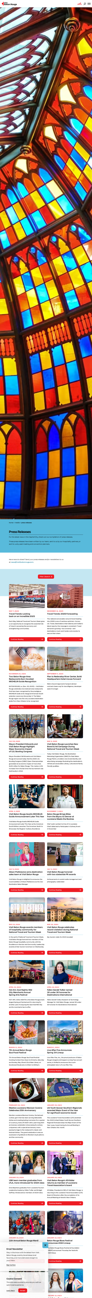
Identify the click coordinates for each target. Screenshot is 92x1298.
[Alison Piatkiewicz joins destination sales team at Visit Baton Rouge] (27, 854)
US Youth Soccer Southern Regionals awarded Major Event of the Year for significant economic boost (64, 1110)
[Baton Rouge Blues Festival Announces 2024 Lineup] (65, 1223)
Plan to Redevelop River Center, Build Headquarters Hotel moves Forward (64, 677)
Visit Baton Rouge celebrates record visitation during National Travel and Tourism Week (62, 929)
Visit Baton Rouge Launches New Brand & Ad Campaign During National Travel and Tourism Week (63, 746)
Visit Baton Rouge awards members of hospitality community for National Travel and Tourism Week (26, 929)
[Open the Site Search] (85, 3)
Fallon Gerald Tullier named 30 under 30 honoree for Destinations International (59, 992)
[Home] (9, 3)
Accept (22, 1290)
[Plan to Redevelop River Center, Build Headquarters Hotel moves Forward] (65, 659)
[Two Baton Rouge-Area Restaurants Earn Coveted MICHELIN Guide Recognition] (27, 659)
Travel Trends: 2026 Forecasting (62, 613)
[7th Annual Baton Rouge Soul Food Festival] (27, 1032)
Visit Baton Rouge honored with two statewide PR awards (61, 873)
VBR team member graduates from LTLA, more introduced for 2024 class (26, 1181)
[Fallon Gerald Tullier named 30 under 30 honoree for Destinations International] (65, 972)
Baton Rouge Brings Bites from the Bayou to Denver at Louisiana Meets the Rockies (60, 816)
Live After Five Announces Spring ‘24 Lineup (59, 1051)
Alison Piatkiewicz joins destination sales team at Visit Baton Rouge (26, 873)
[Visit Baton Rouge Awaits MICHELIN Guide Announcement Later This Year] (27, 796)
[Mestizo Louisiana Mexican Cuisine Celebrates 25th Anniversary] (27, 1090)
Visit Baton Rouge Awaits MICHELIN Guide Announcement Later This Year (26, 815)
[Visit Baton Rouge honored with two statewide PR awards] (65, 854)
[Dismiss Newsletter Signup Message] (45, 1245)
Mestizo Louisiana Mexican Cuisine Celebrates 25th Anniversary (25, 1109)
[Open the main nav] (90, 3)
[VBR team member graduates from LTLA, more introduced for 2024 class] (27, 1162)
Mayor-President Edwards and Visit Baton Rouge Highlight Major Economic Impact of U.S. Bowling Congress (23, 748)
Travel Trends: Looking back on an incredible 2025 (22, 615)
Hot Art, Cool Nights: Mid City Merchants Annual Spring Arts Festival (20, 992)
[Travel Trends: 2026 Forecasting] (65, 596)
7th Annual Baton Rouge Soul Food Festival (20, 1051)
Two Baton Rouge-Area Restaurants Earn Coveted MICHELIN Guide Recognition (22, 679)
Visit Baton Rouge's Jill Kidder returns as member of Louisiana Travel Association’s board (62, 1183)
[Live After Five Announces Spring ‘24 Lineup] (65, 1032)
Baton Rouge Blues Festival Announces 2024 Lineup (59, 1241)
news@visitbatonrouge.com (22, 562)
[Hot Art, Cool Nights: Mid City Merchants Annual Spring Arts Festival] (27, 972)
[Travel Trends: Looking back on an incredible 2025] (27, 596)
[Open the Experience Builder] (79, 3)
